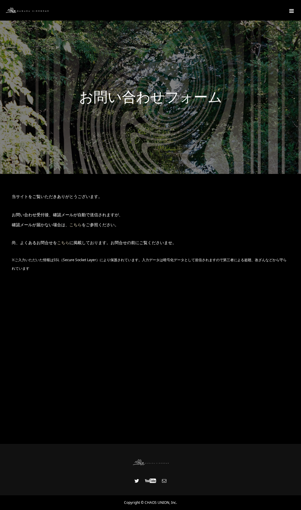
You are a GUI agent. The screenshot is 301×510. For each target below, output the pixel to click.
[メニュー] (290, 10)
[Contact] (164, 481)
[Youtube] (150, 481)
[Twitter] (137, 481)
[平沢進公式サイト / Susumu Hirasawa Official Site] (27, 10)
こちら (75, 224)
